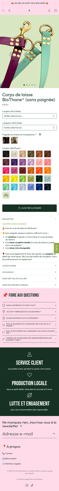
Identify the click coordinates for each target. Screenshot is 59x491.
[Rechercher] (9, 10)
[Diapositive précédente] (3, 3)
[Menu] (3, 10)
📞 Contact (7, 453)
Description (8, 219)
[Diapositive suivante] (56, 3)
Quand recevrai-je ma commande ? (22, 318)
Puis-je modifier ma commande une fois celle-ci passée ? (28, 325)
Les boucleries (9, 266)
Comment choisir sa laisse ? (14, 223)
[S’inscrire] (54, 434)
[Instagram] (27, 485)
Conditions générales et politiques (29, 479)
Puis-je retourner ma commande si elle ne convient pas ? (30, 332)
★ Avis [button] (56, 248)
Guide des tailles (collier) (14, 278)
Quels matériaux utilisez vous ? (21, 305)
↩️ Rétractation (9, 458)
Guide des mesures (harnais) (15, 285)
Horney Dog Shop (19, 471)
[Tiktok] (32, 485)
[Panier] (55, 10)
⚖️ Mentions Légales (11, 463)
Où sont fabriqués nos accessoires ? (23, 312)
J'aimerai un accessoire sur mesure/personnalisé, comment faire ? (29, 339)
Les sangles (7, 272)
